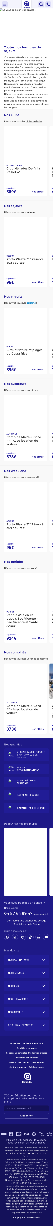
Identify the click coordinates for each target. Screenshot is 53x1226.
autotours (32, 390)
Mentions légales (17, 1067)
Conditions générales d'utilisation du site (26, 1053)
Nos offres (38, 191)
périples (31, 568)
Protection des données (26, 1057)
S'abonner (26, 1115)
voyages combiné (37, 658)
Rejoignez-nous (36, 1067)
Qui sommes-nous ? (33, 1043)
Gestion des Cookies (19, 1062)
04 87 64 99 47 (18, 913)
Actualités (15, 1043)
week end (32, 477)
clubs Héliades (34, 121)
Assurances (38, 1062)
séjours (31, 212)
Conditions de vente (26, 1048)
